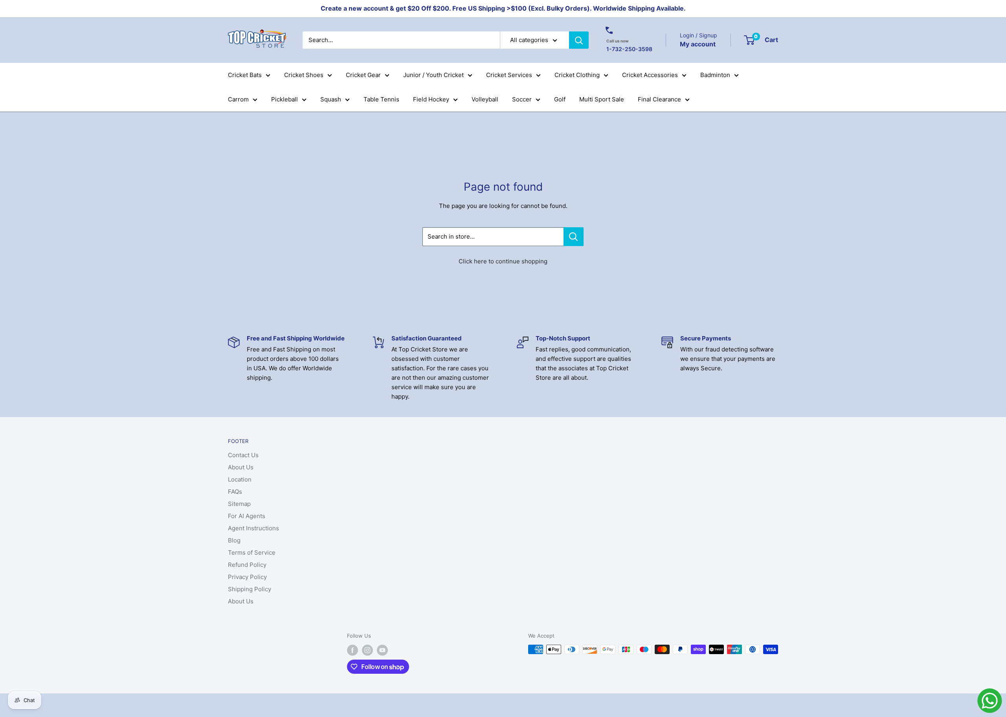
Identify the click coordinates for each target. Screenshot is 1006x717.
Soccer (522, 99)
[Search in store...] (574, 236)
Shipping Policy (249, 589)
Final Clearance (659, 99)
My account (698, 44)
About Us (240, 467)
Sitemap (239, 503)
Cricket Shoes (303, 75)
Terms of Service (251, 552)
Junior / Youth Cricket (433, 75)
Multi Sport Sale (601, 99)
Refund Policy (247, 564)
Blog (234, 540)
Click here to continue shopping (503, 261)
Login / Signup (698, 35)
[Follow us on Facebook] (352, 650)
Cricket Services (509, 75)
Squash (330, 99)
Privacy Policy (247, 577)
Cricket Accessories (650, 75)
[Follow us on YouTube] (382, 650)
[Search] (579, 40)
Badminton (715, 75)
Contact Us (243, 455)
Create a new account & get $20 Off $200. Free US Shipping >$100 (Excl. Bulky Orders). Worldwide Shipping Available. (503, 8)
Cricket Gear (363, 75)
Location (240, 479)
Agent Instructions (253, 528)
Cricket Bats (245, 75)
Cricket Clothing (577, 75)
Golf (559, 99)
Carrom (238, 99)
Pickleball (284, 99)
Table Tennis (381, 99)
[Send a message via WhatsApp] (989, 700)
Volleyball (485, 99)
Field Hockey (431, 99)
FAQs (235, 491)
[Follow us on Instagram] (367, 650)
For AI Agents (246, 516)
